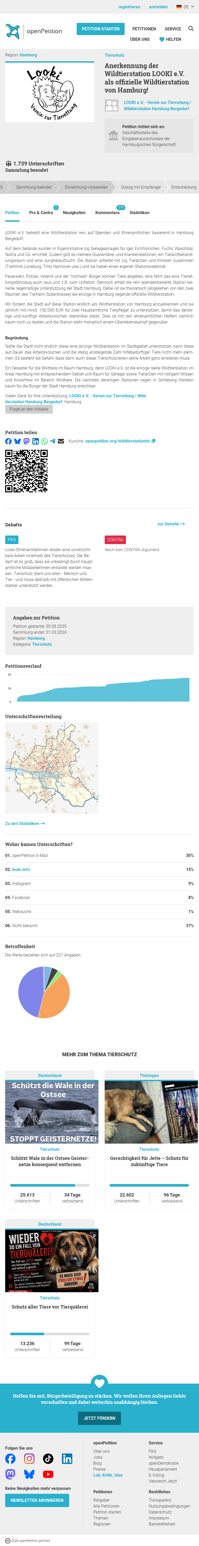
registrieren (129, 6)
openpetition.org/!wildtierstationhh (118, 441)
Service (173, 29)
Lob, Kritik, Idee (108, 1475)
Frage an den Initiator (29, 409)
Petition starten (100, 29)
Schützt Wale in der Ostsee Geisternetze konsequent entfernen (50, 1161)
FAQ (152, 1451)
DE (185, 6)
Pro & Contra (41, 210)
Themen (100, 1518)
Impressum (159, 1518)
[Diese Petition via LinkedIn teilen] (35, 441)
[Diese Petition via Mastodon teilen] (26, 441)
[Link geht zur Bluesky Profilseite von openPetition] (29, 1473)
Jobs (97, 1457)
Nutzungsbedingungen (169, 1506)
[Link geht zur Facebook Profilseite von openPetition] (10, 1458)
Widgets (156, 1457)
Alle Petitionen (106, 1506)
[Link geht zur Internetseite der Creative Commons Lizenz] (8, 1540)
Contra (115, 539)
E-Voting (156, 1475)
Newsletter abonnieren (37, 1500)
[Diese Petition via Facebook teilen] (8, 441)
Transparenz (160, 1500)
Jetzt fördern (99, 1418)
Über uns (101, 1451)
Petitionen (144, 29)
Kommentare (107, 210)
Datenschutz (160, 1512)
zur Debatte (169, 523)
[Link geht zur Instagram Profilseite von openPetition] (29, 1458)
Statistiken (140, 212)
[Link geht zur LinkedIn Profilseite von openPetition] (67, 1458)
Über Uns (140, 39)
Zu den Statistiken (22, 823)
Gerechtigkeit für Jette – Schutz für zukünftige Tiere (149, 1161)
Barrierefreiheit (162, 1524)
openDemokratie (164, 1463)
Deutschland (49, 1075)
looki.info (21, 869)
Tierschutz (114, 55)
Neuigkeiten (74, 212)
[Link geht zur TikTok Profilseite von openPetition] (48, 1458)
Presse (99, 1469)
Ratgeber (101, 1500)
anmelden (158, 6)
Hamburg (28, 54)
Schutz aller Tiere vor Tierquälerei (50, 1307)
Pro (12, 539)
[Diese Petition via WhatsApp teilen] (44, 441)
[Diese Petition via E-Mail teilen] (61, 441)
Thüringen (149, 1075)
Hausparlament (163, 1469)
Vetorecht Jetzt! (163, 1481)
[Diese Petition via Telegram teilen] (52, 441)
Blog (97, 1463)
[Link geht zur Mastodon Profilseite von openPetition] (10, 1473)
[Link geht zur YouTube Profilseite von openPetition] (48, 1473)
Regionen (101, 1524)
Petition (12, 212)
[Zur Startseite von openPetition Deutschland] (34, 31)
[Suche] (191, 28)
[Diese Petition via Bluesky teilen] (17, 441)
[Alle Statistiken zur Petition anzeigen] (51, 812)
